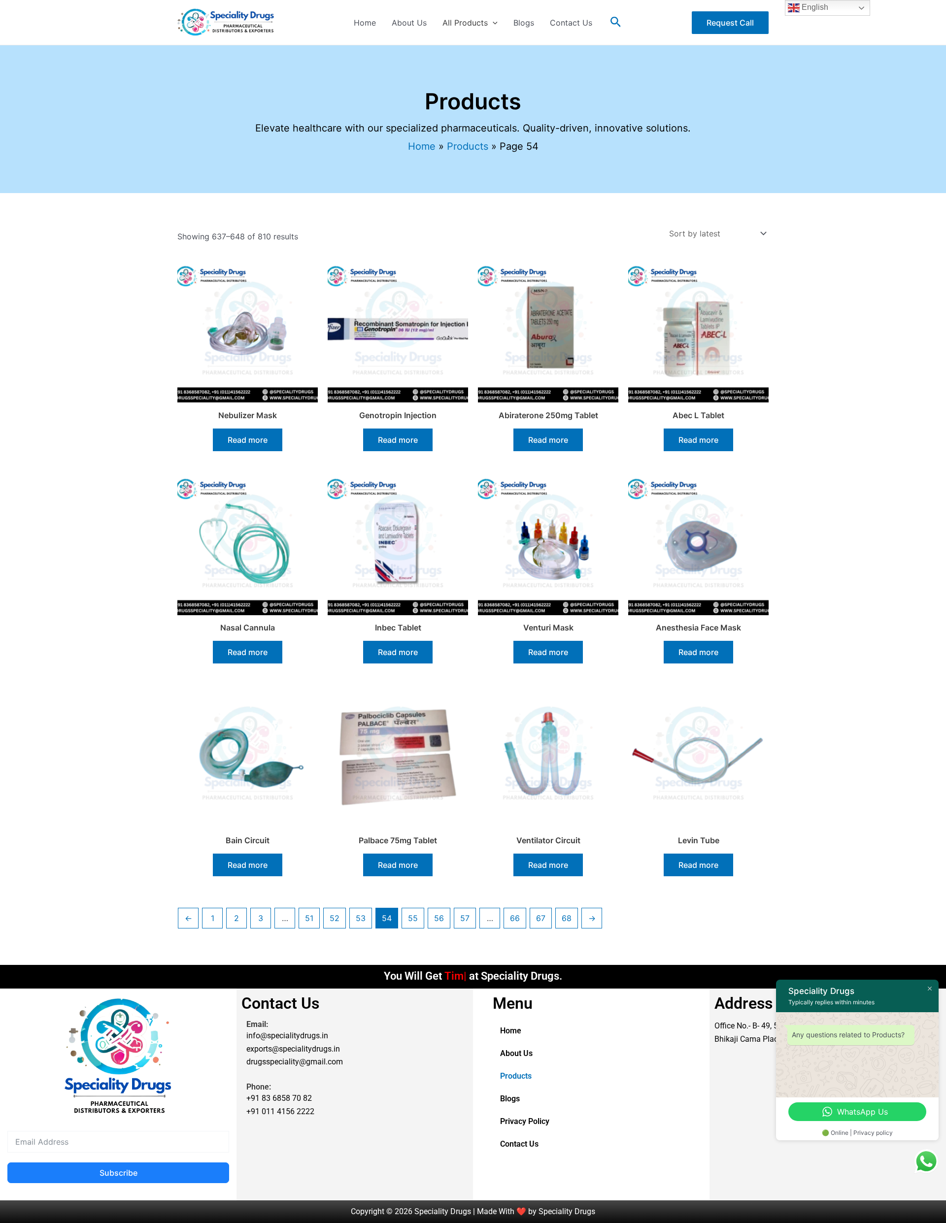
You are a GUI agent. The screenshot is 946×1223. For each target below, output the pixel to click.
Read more (248, 440)
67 (540, 918)
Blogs (523, 23)
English (814, 7)
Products (516, 1076)
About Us (409, 23)
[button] (493, 22)
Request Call (730, 23)
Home (365, 23)
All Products (465, 23)
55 (413, 918)
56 (439, 918)
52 (334, 918)
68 (567, 918)
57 (465, 918)
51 (309, 918)
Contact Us (571, 23)
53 (361, 918)
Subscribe (118, 1173)
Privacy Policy (524, 1121)
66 (515, 918)
